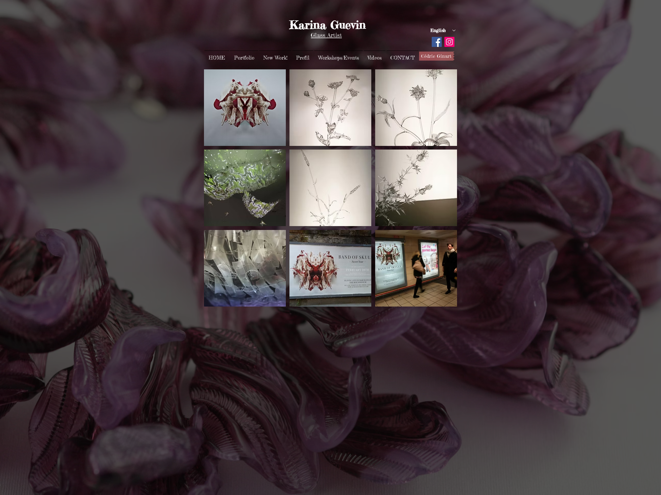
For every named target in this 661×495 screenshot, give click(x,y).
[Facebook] (437, 42)
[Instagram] (449, 42)
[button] (244, 56)
